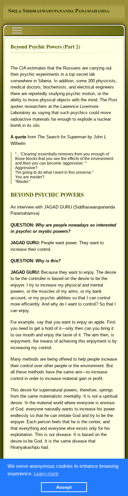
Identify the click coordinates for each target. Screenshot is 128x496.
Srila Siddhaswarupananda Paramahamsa (58, 10)
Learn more (46, 473)
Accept (64, 487)
